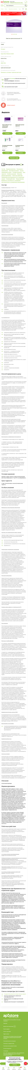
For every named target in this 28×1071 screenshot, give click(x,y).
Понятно (15, 1064)
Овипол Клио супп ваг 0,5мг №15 (20, 125)
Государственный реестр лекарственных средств (15, 994)
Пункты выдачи (6, 1029)
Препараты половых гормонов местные (11, 72)
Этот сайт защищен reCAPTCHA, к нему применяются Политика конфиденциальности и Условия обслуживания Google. (13, 1054)
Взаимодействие (10, 179)
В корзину (7, 133)
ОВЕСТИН (3, 63)
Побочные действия (17, 175)
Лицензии (5, 1023)
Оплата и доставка (7, 1031)
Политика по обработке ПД (8, 1043)
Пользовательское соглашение (9, 1041)
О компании (5, 1050)
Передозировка (20, 179)
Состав (3, 169)
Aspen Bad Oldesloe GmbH (7, 53)
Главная (3, 1069)
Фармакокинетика (11, 169)
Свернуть (14, 164)
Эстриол (3, 49)
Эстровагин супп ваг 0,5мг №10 (20, 145)
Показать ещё (14, 158)
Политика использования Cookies (10, 1046)
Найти (25, 5)
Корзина (19, 1069)
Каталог (8, 1069)
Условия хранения (17, 172)
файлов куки (19, 1062)
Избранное (14, 1069)
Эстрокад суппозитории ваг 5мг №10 (7, 145)
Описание (19, 174)
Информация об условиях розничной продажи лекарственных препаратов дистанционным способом (12, 1037)
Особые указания (11, 174)
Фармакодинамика (6, 175)
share (26, 9)
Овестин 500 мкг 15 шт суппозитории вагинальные (7, 125)
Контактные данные (7, 1048)
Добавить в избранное (23, 9)
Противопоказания (14, 170)
